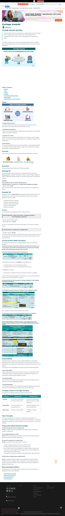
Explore (7, 4)
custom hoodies (5, 174)
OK (19, 508)
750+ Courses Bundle (23, 4)
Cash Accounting (8, 478)
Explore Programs (37, 491)
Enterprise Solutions (37, 487)
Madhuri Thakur (8, 27)
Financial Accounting (8, 477)
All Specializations (40, 4)
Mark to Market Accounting (10, 473)
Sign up (35, 496)
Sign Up (7, 6)
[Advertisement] (53, 38)
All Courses (32, 4)
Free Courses (14, 4)
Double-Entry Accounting (9, 475)
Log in (59, 4)
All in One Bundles (37, 494)
